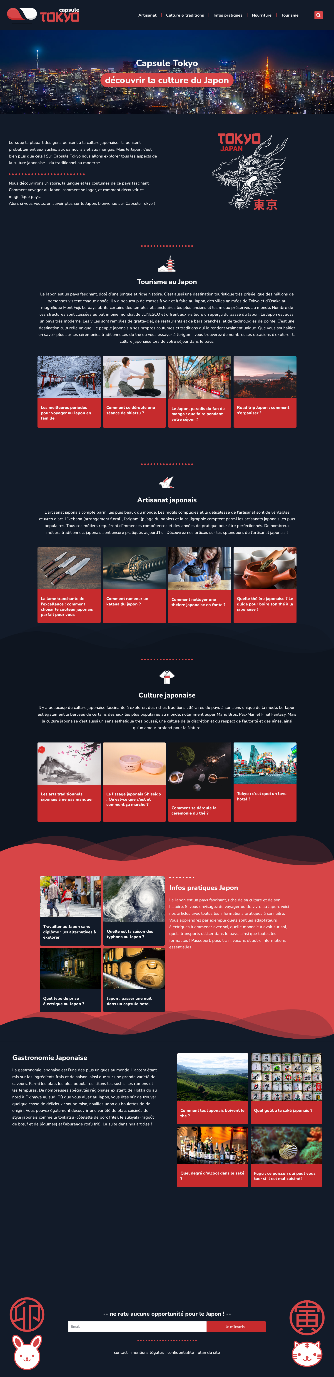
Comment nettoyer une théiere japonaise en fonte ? (198, 602)
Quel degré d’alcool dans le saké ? (212, 1175)
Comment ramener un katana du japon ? (127, 601)
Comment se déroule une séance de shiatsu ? (130, 410)
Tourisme (290, 15)
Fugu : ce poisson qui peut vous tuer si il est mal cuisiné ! (285, 1176)
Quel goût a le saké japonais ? (283, 1110)
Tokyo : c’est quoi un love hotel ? (262, 796)
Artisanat (147, 15)
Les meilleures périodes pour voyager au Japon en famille (66, 413)
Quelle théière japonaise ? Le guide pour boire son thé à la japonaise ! (265, 604)
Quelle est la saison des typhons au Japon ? (130, 934)
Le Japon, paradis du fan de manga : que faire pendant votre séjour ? (198, 414)
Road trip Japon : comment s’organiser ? (263, 410)
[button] (318, 15)
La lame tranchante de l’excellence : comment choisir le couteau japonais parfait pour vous (67, 606)
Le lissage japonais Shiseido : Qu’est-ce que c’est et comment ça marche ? (133, 799)
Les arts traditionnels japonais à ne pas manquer (67, 796)
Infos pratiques (228, 15)
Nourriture (262, 15)
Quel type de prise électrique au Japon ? (63, 1001)
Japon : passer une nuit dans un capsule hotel (129, 1001)
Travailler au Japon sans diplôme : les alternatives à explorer (69, 932)
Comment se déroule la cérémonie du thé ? (194, 810)
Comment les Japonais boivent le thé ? (212, 1113)
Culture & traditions (185, 15)
